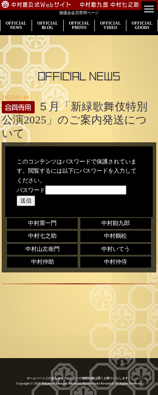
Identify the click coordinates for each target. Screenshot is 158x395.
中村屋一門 (42, 223)
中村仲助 (42, 262)
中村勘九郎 (115, 223)
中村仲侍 (115, 262)
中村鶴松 (115, 236)
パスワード (31, 190)
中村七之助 (42, 236)
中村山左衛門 (42, 249)
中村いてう (115, 249)
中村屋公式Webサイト (41, 4)
